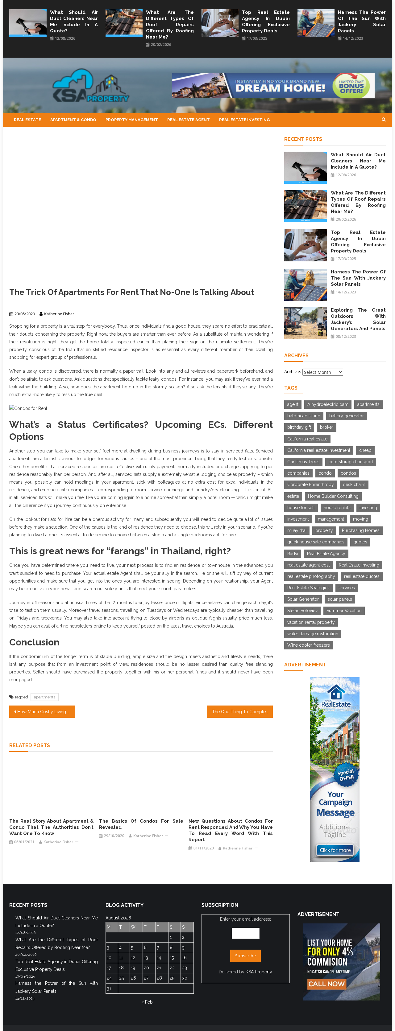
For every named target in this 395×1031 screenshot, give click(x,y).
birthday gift (299, 427)
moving (360, 519)
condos (348, 473)
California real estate (307, 438)
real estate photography (311, 576)
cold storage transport (350, 461)
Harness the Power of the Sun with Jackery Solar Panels (362, 22)
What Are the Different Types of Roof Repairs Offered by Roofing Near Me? (170, 25)
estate (293, 496)
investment (298, 519)
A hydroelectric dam (327, 404)
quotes (360, 541)
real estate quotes (362, 576)
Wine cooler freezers (308, 645)
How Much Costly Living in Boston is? (46, 711)
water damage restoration (312, 633)
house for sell (301, 507)
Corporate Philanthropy (310, 484)
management (331, 519)
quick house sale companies (315, 541)
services (347, 587)
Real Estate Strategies (308, 587)
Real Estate (27, 119)
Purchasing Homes (361, 530)
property (324, 530)
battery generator (346, 415)
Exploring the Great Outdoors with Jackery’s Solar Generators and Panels (358, 319)
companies (298, 473)
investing (368, 507)
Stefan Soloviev (302, 610)
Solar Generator (303, 599)
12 (133, 957)
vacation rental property (311, 622)
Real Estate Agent (188, 119)
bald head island (303, 415)
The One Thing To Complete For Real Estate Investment (242, 711)
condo (325, 473)
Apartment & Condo (73, 119)
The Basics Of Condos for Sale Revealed (141, 824)
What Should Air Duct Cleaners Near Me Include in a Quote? (74, 22)
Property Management (132, 119)
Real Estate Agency (326, 553)
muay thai (296, 530)
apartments (44, 697)
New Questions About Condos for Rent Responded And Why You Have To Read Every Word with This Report (231, 830)
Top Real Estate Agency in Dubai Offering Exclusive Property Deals (266, 22)
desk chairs (354, 484)
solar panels (340, 599)
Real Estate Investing (244, 119)
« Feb (147, 1002)
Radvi (292, 553)
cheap (365, 450)
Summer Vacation (344, 610)
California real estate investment (318, 450)
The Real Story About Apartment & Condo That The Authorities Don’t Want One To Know (51, 827)
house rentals (337, 507)
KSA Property (259, 971)
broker (326, 427)
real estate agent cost (308, 565)
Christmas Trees (303, 461)
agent (292, 404)
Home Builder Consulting (333, 496)
